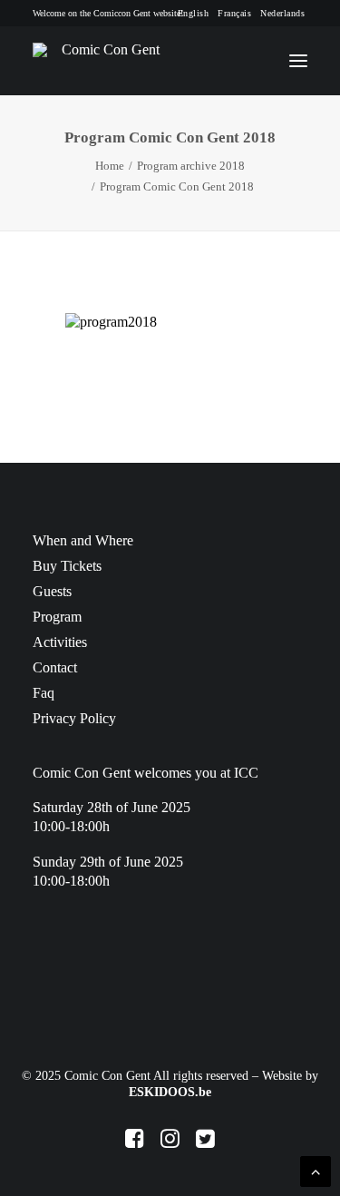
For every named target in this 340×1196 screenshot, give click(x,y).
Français (234, 13)
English (193, 13)
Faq (43, 693)
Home (109, 165)
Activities (60, 642)
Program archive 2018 (191, 165)
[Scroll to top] (315, 1170)
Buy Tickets (67, 565)
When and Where (83, 540)
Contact (55, 667)
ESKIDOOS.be (170, 1092)
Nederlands (282, 13)
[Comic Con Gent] (103, 61)
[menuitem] (193, 13)
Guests (52, 591)
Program (57, 616)
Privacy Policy (74, 718)
